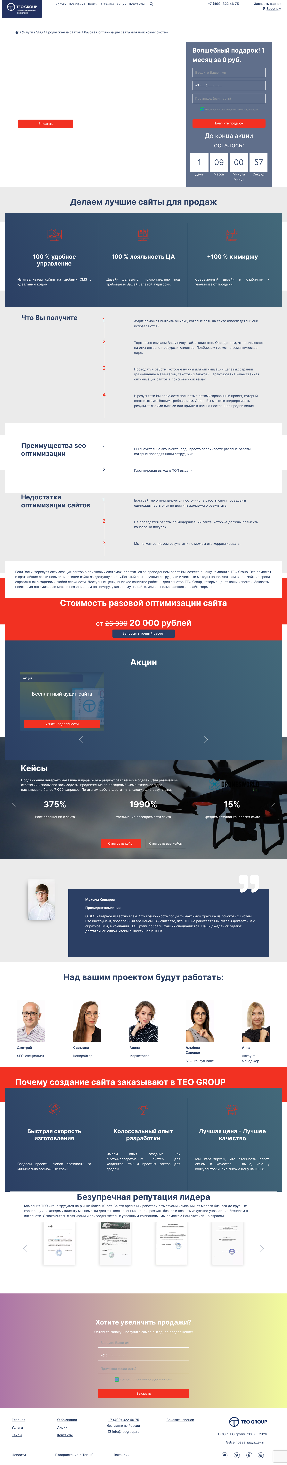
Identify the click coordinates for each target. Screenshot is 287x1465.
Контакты (137, 4)
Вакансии (121, 1455)
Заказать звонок (267, 4)
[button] (81, 742)
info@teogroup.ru (125, 1432)
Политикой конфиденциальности (239, 109)
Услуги (62, 4)
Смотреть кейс (121, 843)
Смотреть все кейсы (166, 843)
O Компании (67, 1420)
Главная (18, 1420)
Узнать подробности (62, 724)
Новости (19, 1455)
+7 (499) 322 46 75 (223, 4)
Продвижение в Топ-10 (74, 1455)
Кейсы (93, 4)
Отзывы (108, 4)
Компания (77, 4)
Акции (121, 4)
